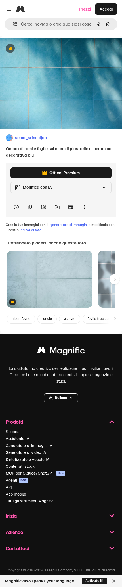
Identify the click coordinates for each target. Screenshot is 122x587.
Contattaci (17, 548)
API (9, 487)
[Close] (113, 581)
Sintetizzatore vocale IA (27, 459)
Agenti (16, 480)
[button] (61, 397)
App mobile (16, 494)
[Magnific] (61, 351)
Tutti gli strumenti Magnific (30, 501)
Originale (37, 48)
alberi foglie (21, 318)
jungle (47, 318)
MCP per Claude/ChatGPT (35, 473)
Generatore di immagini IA (29, 445)
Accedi (106, 9)
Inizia (11, 516)
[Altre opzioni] (84, 207)
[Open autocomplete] (12, 24)
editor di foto (31, 230)
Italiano (61, 397)
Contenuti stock (20, 466)
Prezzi (85, 9)
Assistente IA (17, 438)
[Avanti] (115, 279)
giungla (69, 318)
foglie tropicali (98, 318)
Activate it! (94, 580)
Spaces (12, 431)
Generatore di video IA (26, 452)
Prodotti (14, 422)
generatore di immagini (69, 225)
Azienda (14, 532)
